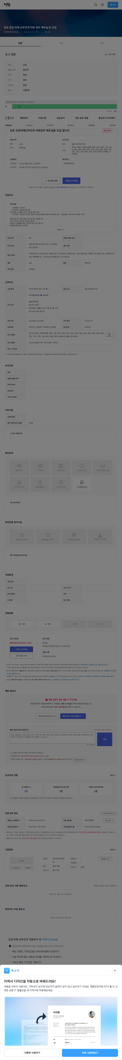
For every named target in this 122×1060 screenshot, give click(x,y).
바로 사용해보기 (90, 1052)
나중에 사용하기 (32, 1052)
